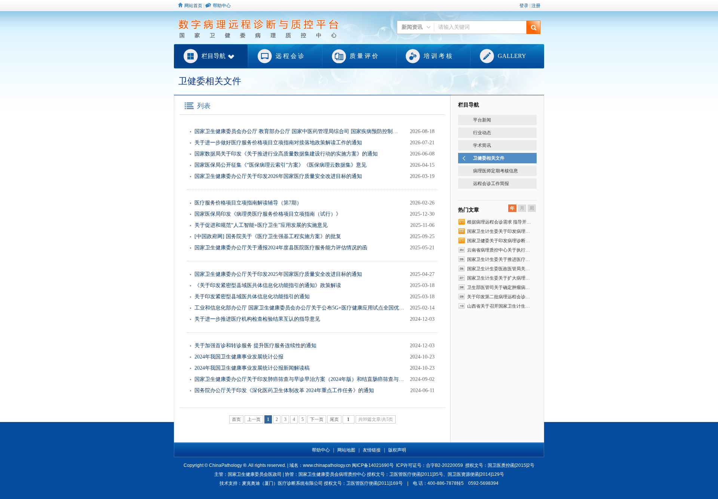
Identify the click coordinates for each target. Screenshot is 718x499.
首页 (236, 419)
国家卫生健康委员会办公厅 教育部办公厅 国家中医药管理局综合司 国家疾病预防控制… (296, 131)
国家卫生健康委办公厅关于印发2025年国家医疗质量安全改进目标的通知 (278, 274)
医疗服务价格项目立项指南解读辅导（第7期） (248, 203)
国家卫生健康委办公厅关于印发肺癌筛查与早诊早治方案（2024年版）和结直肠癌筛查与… (299, 379)
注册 (535, 5)
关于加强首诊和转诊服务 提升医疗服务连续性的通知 (255, 345)
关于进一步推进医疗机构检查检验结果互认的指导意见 (257, 319)
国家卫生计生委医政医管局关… (498, 268)
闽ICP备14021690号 (373, 465)
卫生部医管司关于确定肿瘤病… (498, 287)
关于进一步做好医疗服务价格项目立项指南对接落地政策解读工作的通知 (278, 142)
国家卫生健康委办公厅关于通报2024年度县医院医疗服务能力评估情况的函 (280, 247)
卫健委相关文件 (488, 158)
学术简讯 (482, 145)
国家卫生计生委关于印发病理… (498, 231)
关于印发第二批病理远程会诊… (498, 296)
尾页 (334, 419)
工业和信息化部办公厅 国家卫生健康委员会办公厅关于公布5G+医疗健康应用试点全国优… (299, 308)
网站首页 (193, 5)
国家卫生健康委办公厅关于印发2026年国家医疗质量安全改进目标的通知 (278, 176)
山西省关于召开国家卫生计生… (498, 306)
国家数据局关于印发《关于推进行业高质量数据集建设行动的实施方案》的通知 (286, 154)
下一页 (316, 419)
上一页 (254, 419)
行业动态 (482, 132)
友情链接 (372, 450)
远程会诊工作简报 (491, 183)
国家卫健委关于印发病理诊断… (498, 240)
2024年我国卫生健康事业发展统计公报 (238, 357)
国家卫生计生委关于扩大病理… (498, 278)
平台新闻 (482, 120)
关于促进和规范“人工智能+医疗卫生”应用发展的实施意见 (261, 225)
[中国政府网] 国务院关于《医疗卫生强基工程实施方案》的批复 (267, 236)
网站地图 (346, 450)
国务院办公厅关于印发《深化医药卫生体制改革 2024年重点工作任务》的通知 (284, 390)
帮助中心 (222, 5)
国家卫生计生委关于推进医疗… (498, 259)
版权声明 (397, 450)
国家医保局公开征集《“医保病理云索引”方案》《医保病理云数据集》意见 (280, 165)
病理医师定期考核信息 (495, 170)
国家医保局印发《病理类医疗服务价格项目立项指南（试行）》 (267, 214)
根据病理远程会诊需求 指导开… (499, 222)
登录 (523, 5)
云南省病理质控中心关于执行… (498, 250)
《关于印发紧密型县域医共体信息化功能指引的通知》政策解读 (267, 285)
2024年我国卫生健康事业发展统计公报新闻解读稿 (252, 368)
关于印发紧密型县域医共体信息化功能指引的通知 (252, 296)
